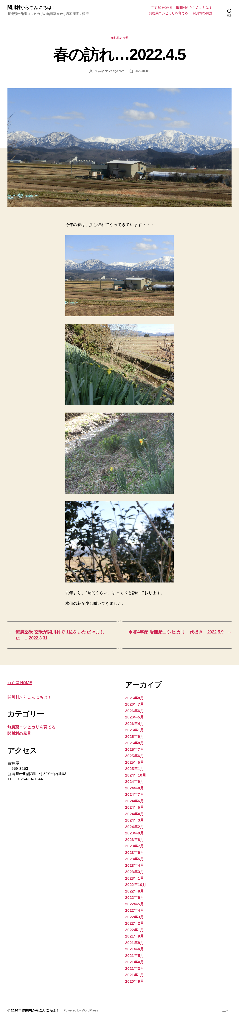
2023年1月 (134, 878)
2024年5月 (134, 807)
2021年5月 (134, 955)
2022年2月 (134, 923)
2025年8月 (134, 743)
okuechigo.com (114, 71)
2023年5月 (134, 859)
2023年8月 (134, 839)
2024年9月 (134, 781)
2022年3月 (134, 917)
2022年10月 (135, 884)
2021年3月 (134, 968)
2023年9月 (134, 833)
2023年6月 (134, 852)
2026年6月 (134, 711)
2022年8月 (134, 891)
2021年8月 (134, 943)
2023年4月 (134, 865)
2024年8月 (134, 788)
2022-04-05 (142, 71)
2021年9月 (134, 936)
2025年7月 (134, 749)
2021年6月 (134, 949)
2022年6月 (134, 897)
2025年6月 (134, 756)
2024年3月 (134, 820)
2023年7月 (134, 846)
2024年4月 (134, 814)
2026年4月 (134, 723)
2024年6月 (134, 801)
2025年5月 (134, 762)
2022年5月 (134, 904)
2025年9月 (134, 736)
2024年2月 (134, 827)
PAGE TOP (229, 986)
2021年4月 (134, 962)
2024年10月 (135, 775)
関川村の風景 (202, 13)
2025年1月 (134, 768)
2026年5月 (134, 717)
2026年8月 (134, 698)
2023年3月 (134, 872)
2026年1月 (134, 730)
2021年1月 (134, 975)
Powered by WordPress (80, 1010)
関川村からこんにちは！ (31, 7)
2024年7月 (134, 794)
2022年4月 (134, 910)
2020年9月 (134, 981)
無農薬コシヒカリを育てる (168, 13)
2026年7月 (134, 704)
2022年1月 (134, 930)
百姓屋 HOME (161, 8)
